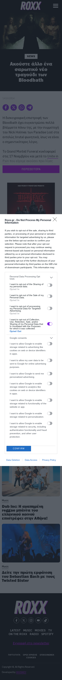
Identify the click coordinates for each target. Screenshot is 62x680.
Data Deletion (13, 460)
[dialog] (31, 340)
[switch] (49, 285)
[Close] (56, 220)
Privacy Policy (49, 460)
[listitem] (31, 277)
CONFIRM (19, 448)
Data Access (31, 460)
